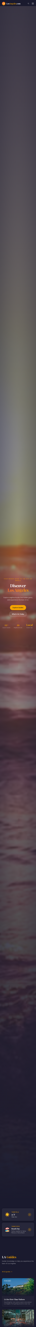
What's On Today (18, 614)
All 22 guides (6, 1272)
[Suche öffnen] (28, 3)
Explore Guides (18, 608)
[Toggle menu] (33, 3)
